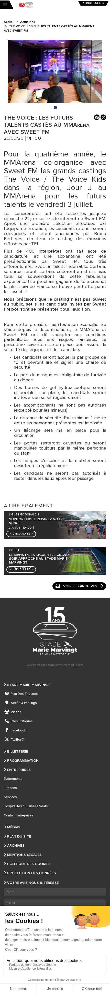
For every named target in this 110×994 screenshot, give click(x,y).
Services (10, 797)
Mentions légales (24, 855)
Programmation (23, 760)
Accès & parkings (24, 703)
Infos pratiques (22, 721)
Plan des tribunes (24, 694)
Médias (13, 827)
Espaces (10, 788)
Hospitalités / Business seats (26, 806)
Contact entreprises (19, 815)
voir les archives (80, 586)
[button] (21, 534)
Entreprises (19, 770)
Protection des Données (31, 873)
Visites (16, 712)
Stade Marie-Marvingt (28, 685)
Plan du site (19, 836)
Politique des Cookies (29, 864)
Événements (13, 779)
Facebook (18, 730)
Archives (16, 845)
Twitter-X (17, 739)
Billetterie (17, 751)
